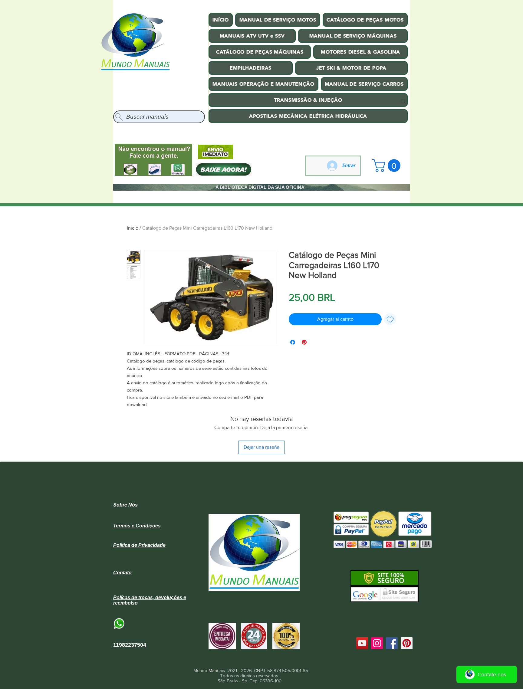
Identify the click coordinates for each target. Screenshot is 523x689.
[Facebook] (392, 643)
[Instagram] (377, 643)
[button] (387, 165)
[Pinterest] (407, 643)
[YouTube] (362, 643)
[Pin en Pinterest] (304, 342)
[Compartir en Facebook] (292, 342)
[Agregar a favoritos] (390, 319)
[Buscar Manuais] (403, 101)
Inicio (132, 228)
